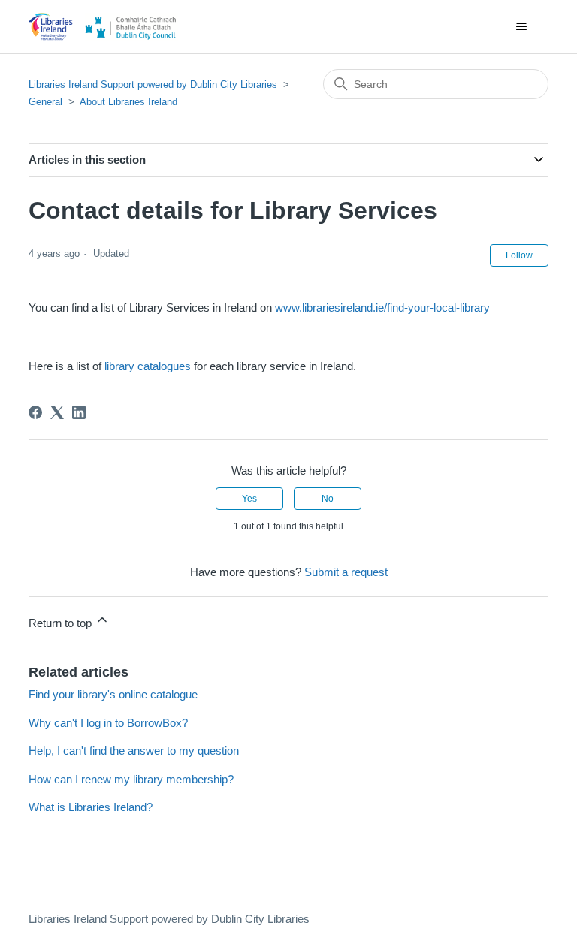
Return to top (62, 623)
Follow (519, 255)
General (45, 101)
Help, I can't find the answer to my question (134, 750)
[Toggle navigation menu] (521, 27)
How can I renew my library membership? (131, 779)
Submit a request (346, 571)
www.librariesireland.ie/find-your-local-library (382, 307)
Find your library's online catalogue (113, 694)
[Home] (107, 27)
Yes (249, 498)
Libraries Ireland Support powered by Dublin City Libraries (153, 84)
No (328, 498)
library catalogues (147, 366)
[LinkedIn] (79, 412)
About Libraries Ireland (128, 101)
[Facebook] (35, 412)
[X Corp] (57, 412)
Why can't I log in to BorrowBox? (108, 722)
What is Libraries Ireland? (91, 807)
